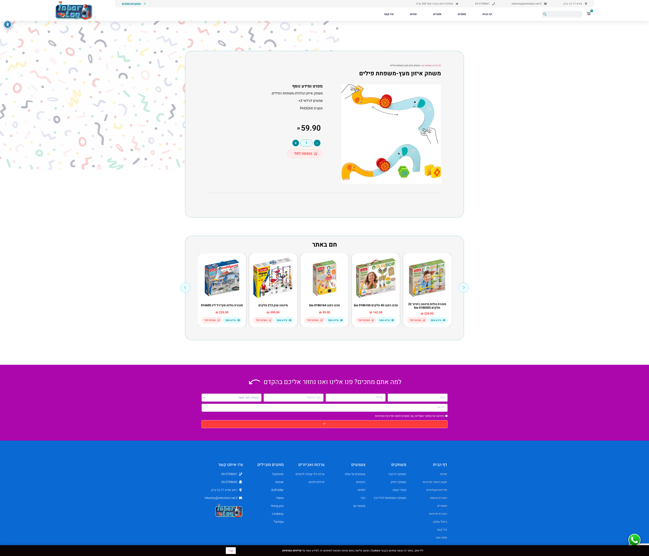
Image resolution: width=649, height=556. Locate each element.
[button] (185, 287)
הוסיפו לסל (415, 320)
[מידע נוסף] (444, 320)
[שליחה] (325, 424)
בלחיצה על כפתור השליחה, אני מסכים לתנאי (410, 416)
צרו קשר (389, 14)
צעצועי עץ (426, 65)
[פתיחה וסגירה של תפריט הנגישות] (8, 24)
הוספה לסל (303, 153)
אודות (413, 14)
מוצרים (437, 14)
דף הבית (487, 14)
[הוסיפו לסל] (424, 320)
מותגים (462, 14)
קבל (231, 550)
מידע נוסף (436, 320)
